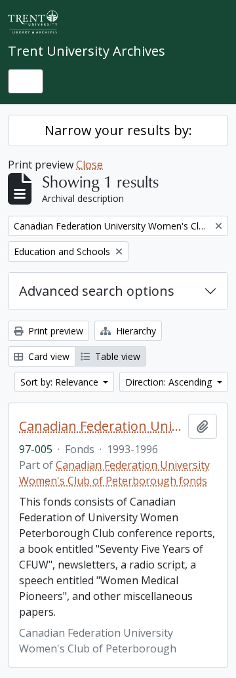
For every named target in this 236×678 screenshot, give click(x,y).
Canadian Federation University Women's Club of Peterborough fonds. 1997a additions (101, 426)
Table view (116, 356)
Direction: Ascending (169, 382)
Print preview (54, 331)
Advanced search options (96, 291)
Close (89, 164)
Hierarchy (134, 331)
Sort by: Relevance (60, 382)
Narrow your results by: (118, 130)
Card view (47, 356)
